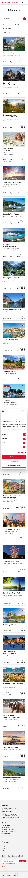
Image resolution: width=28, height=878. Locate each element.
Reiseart (6, 25)
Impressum (15, 875)
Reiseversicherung (6, 833)
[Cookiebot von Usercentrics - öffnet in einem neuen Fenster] (20, 411)
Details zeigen (20, 452)
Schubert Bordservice (7, 847)
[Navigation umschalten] (25, 2)
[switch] (24, 439)
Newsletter (4, 837)
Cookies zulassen (14, 456)
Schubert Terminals (7, 848)
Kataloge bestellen (6, 825)
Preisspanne (7, 28)
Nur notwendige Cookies (14, 465)
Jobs (3, 850)
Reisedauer (18, 25)
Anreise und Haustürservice (9, 831)
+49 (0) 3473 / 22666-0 (10, 814)
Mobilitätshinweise (6, 835)
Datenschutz (8, 875)
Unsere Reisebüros (6, 827)
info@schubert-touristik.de (12, 817)
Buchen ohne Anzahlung (8, 829)
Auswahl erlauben (14, 461)
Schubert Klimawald (7, 845)
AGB (3, 875)
